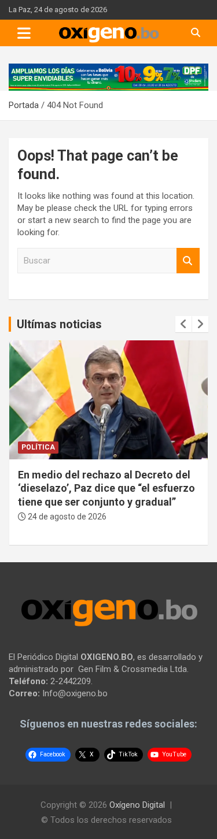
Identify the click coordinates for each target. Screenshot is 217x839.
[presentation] (183, 324)
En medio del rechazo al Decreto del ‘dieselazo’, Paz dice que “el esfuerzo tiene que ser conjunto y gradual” (106, 488)
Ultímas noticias (59, 324)
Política (38, 447)
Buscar (188, 261)
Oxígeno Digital (137, 805)
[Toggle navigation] (24, 33)
